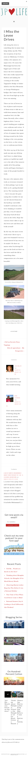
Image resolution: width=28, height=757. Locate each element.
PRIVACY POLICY (14, 754)
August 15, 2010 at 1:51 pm (18, 372)
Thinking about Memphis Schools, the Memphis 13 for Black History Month (14, 578)
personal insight (14, 331)
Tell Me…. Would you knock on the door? (7, 705)
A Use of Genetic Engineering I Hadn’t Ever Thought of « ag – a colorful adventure (13, 475)
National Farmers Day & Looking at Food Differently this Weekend (13, 604)
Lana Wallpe (18, 365)
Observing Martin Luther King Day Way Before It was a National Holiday (14, 588)
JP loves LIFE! (14, 12)
